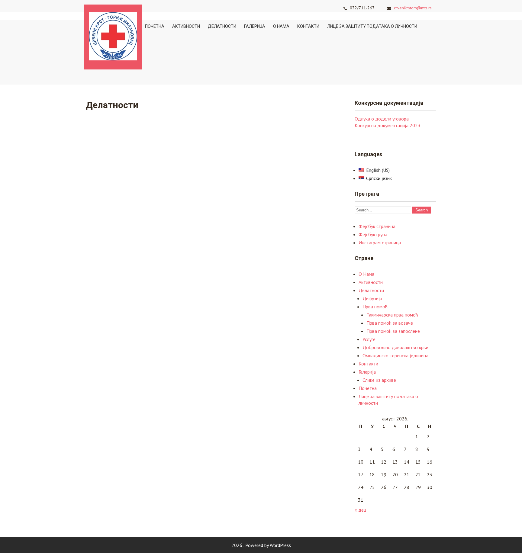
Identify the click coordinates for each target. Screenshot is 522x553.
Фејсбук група (373, 234)
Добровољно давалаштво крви (395, 347)
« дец (360, 510)
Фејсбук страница (377, 226)
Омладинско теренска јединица (395, 355)
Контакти (308, 26)
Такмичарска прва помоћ (392, 315)
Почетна (154, 26)
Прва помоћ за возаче (389, 323)
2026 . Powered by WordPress (261, 545)
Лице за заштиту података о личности (372, 26)
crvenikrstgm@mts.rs (413, 8)
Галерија (254, 26)
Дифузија (372, 298)
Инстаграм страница (380, 243)
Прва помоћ (375, 307)
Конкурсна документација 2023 (387, 125)
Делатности (222, 26)
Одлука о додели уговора (382, 119)
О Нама (281, 26)
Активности (186, 26)
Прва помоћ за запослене (393, 331)
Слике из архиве (379, 380)
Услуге (368, 339)
